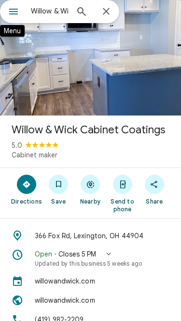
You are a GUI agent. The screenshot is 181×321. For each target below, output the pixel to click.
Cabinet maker (34, 155)
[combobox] (49, 11)
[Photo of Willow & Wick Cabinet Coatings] (90, 58)
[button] (90, 258)
